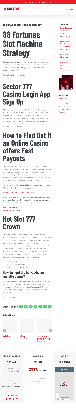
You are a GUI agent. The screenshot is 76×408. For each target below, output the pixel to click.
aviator (6, 336)
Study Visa (63, 98)
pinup (22, 336)
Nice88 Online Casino (10, 78)
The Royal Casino (9, 297)
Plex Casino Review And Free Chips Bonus (18, 193)
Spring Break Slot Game (11, 210)
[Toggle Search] (67, 9)
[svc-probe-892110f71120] (44, 326)
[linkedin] (13, 399)
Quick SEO (43, 391)
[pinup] (27, 326)
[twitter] (10, 399)
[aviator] (10, 326)
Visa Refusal (63, 106)
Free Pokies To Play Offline (12, 207)
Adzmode (37, 391)
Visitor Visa (63, 104)
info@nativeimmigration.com (11, 386)
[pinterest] (17, 399)
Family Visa (63, 112)
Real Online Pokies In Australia (14, 75)
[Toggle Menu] (71, 9)
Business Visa (64, 109)
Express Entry (64, 101)
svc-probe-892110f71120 (43, 337)
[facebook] (6, 399)
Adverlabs (32, 391)
